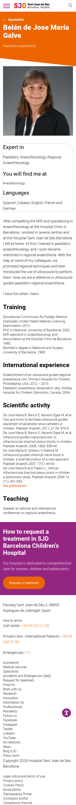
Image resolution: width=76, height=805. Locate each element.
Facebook (10, 720)
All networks (11, 742)
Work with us (12, 689)
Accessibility (12, 789)
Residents (10, 711)
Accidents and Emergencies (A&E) (27, 676)
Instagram (10, 724)
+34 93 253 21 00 (35, 625)
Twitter (8, 729)
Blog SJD (9, 751)
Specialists (16, 20)
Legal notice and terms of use (24, 776)
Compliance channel (17, 803)
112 (27, 652)
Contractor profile (15, 798)
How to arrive (12, 620)
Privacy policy (13, 780)
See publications (15, 486)
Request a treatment (24, 583)
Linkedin (9, 733)
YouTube (9, 738)
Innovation (10, 698)
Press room (11, 755)
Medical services (15, 667)
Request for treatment (18, 680)
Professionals (12, 707)
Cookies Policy (13, 785)
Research (9, 693)
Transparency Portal (17, 794)
